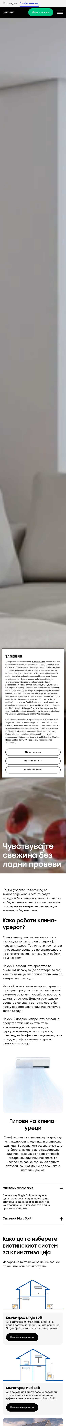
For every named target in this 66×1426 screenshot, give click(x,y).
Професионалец (29, 3)
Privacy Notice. (25, 740)
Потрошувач (10, 3)
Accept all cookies (33, 770)
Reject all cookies (33, 761)
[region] (33, 713)
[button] (33, 1188)
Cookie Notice (38, 662)
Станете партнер (40, 12)
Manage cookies (33, 752)
